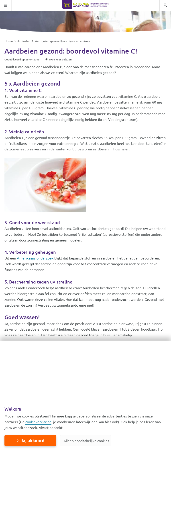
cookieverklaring (38, 421)
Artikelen (24, 41)
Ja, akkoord (32, 440)
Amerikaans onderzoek (35, 258)
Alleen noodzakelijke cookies (86, 440)
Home (9, 41)
